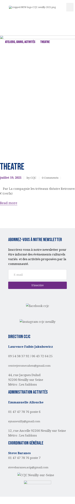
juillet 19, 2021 (10, 178)
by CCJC (32, 177)
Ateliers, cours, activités (20, 42)
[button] (70, 7)
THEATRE (45, 42)
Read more (8, 203)
